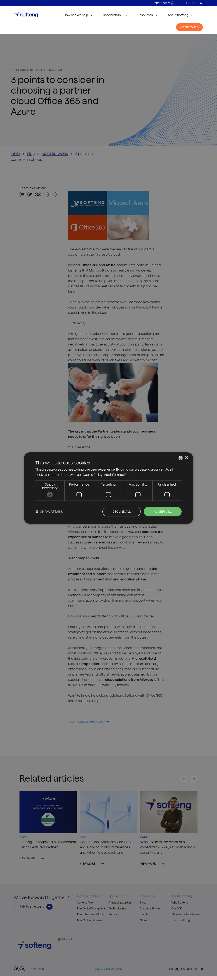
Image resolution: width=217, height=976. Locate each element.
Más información (115, 474)
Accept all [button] (162, 511)
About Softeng (178, 15)
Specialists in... (113, 15)
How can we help (76, 15)
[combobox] (180, 458)
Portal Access (161, 2)
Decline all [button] (122, 511)
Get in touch (189, 27)
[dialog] (108, 488)
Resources (145, 15)
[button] (49, 511)
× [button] (186, 457)
